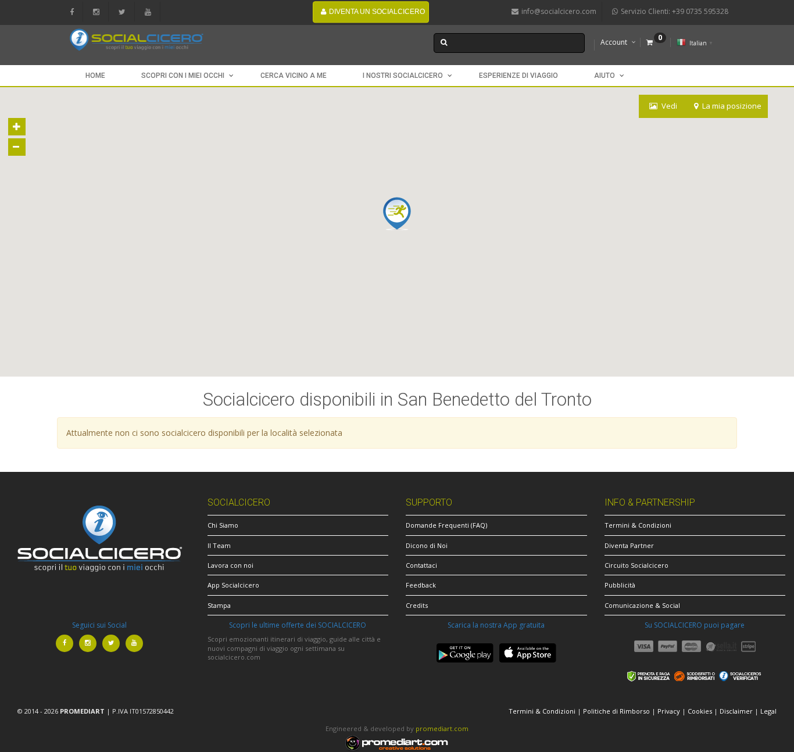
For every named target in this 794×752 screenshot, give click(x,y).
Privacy (668, 711)
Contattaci (421, 565)
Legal (768, 711)
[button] (397, 213)
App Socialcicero (233, 585)
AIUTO (604, 75)
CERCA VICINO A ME (293, 75)
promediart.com (442, 728)
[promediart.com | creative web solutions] (397, 742)
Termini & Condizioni (638, 525)
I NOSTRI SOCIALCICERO (403, 75)
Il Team (219, 545)
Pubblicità (620, 585)
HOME (95, 75)
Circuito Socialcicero (636, 565)
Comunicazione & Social (642, 605)
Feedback (421, 585)
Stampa (219, 605)
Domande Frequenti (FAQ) (446, 525)
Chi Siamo (223, 525)
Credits (417, 605)
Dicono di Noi (427, 545)
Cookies (700, 711)
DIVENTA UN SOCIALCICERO (377, 12)
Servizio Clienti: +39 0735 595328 (674, 11)
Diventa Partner (629, 545)
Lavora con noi (230, 565)
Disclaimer (736, 711)
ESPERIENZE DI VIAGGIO (518, 75)
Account (613, 42)
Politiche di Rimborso (616, 711)
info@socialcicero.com (558, 11)
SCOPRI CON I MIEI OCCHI (182, 75)
